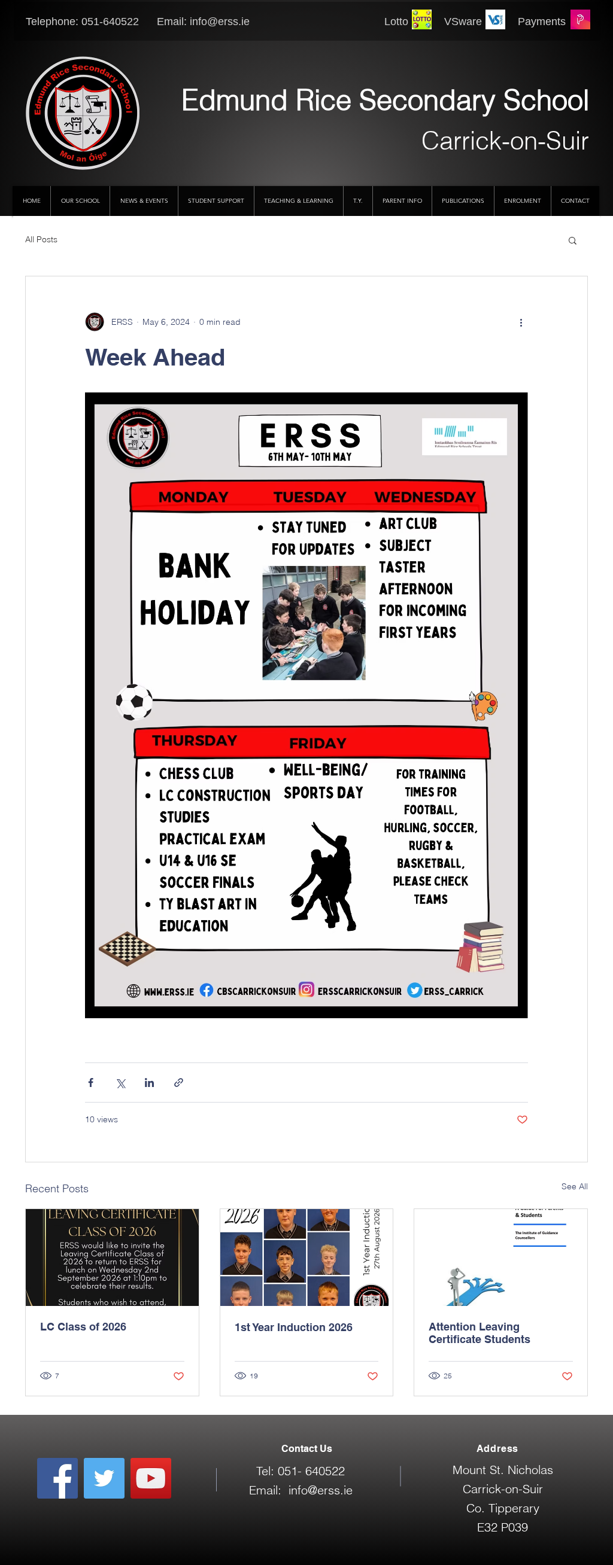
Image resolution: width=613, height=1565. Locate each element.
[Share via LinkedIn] (149, 1082)
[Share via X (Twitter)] (120, 1082)
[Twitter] (104, 1478)
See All (575, 1186)
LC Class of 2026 (83, 1326)
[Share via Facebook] (90, 1082)
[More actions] (521, 322)
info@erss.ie (220, 22)
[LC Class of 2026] (112, 1257)
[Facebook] (57, 1478)
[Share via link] (178, 1082)
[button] (572, 240)
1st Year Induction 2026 (294, 1327)
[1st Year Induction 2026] (306, 1257)
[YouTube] (151, 1478)
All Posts (41, 239)
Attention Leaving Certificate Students (479, 1332)
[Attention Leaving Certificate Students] (500, 1257)
